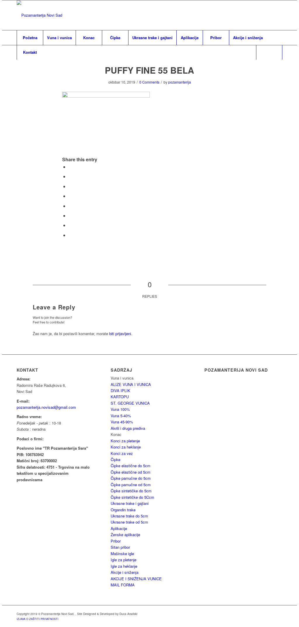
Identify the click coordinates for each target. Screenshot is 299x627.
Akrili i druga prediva (128, 428)
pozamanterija (179, 81)
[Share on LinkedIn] (70, 196)
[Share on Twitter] (70, 176)
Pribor (116, 541)
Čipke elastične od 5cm (130, 472)
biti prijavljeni (120, 333)
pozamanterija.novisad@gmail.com (46, 407)
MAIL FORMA (123, 585)
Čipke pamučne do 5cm (131, 478)
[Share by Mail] (70, 235)
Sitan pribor (120, 547)
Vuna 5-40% (121, 415)
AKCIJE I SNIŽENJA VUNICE (136, 578)
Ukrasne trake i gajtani (130, 503)
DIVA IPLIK (120, 390)
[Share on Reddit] (70, 225)
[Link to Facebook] (278, 15)
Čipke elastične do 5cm (130, 465)
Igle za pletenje (123, 559)
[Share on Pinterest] (70, 186)
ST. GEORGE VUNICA (130, 403)
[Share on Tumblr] (70, 206)
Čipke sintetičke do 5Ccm (132, 497)
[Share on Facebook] (70, 167)
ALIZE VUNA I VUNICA (131, 384)
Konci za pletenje (125, 441)
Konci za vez (122, 453)
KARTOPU (120, 396)
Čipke (115, 459)
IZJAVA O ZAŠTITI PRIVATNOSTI (37, 619)
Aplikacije (119, 528)
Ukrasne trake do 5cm (129, 516)
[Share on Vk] (70, 215)
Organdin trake (123, 509)
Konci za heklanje (126, 447)
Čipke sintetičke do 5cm (131, 490)
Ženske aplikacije (125, 534)
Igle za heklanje (124, 566)
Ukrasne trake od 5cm (129, 522)
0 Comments (149, 81)
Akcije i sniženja (124, 572)
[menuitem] (30, 37)
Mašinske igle (122, 553)
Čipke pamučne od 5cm (131, 484)
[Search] (269, 52)
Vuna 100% (120, 409)
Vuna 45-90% (122, 422)
